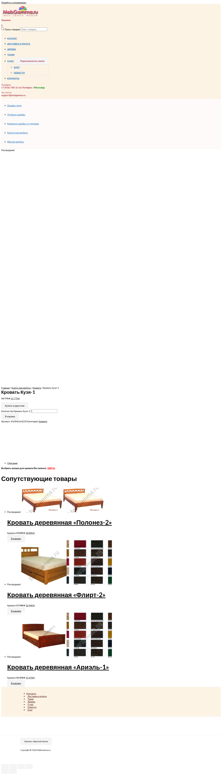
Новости (19, 73)
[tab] (97, 463)
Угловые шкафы (16, 114)
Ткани (10, 55)
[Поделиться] (13, 766)
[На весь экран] (21, 766)
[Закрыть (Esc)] (5, 766)
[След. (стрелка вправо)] (13, 771)
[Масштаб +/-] (29, 766)
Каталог (12, 38)
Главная (5, 388)
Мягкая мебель (15, 141)
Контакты (13, 78)
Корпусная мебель (17, 132)
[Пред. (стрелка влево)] (5, 771)
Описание (12, 463)
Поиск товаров (12, 29)
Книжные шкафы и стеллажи (23, 123)
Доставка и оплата (18, 44)
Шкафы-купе (14, 105)
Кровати (37, 388)
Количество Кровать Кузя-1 (15, 411)
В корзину (10, 416)
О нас (10, 61)
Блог (17, 67)
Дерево (11, 49)
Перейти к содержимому (13, 2)
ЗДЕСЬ (51, 468)
